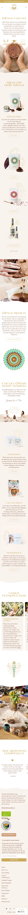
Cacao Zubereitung (6, 876)
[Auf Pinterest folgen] (14, 908)
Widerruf (4, 899)
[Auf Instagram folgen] (10, 908)
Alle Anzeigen (14, 251)
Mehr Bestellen (6, 883)
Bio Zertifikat (6, 890)
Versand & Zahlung (5, 887)
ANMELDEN (14, 860)
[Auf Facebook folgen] (6, 908)
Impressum (5, 893)
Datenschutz (6, 901)
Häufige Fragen (7, 880)
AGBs (3, 896)
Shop (3, 867)
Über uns (5, 870)
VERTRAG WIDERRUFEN (9, 834)
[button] (21, 911)
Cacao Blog (5, 873)
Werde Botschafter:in (8, 808)
